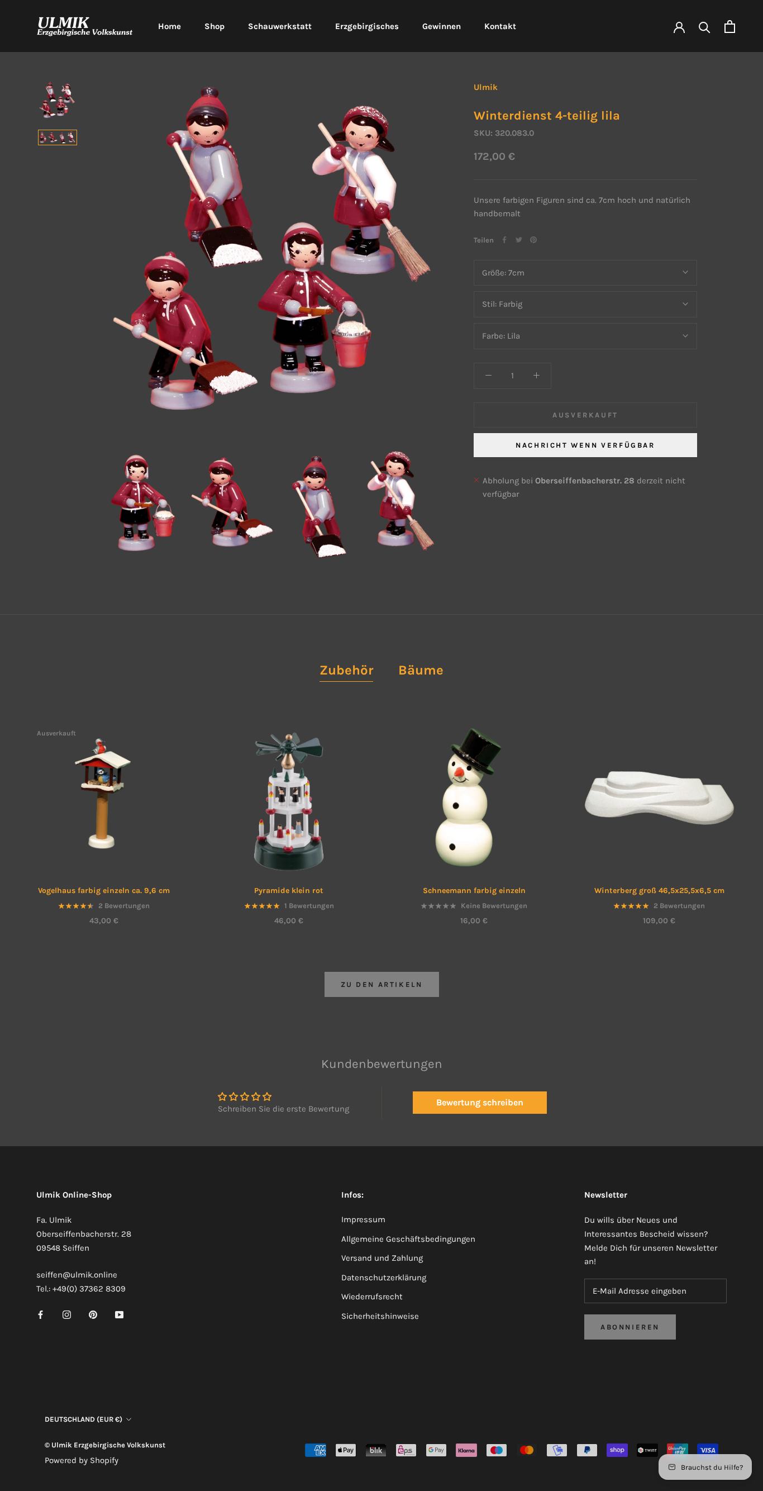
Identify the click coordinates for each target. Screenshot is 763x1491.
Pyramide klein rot (288, 890)
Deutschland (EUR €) (83, 1419)
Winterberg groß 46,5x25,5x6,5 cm (659, 890)
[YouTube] (119, 1314)
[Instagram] (67, 1314)
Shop (214, 26)
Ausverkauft (585, 414)
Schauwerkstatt (280, 26)
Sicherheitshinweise (380, 1316)
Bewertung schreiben (479, 1102)
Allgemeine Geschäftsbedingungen (408, 1239)
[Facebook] (504, 239)
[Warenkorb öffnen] (729, 26)
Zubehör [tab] (346, 670)
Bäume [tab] (421, 670)
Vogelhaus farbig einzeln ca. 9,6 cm (104, 890)
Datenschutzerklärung (383, 1277)
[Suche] (704, 26)
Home (169, 26)
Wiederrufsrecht (372, 1296)
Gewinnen (441, 26)
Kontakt (500, 26)
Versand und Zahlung (382, 1258)
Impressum (363, 1219)
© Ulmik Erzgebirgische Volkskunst (105, 1445)
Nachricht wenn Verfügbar (585, 444)
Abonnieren (630, 1327)
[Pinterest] (533, 239)
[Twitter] (519, 239)
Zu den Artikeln (382, 984)
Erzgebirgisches (367, 26)
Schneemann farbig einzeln (474, 890)
